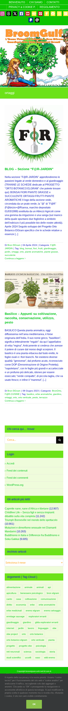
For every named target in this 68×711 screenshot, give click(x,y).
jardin (7, 251)
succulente (10, 255)
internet (10, 628)
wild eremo (49, 657)
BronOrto (56, 390)
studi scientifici (13, 657)
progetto (10, 646)
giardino (57, 394)
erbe (32, 604)
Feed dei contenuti (17, 470)
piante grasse (51, 251)
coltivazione (31, 599)
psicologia (41, 646)
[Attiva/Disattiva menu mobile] (61, 45)
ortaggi (15, 251)
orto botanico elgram (16, 640)
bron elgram (53, 593)
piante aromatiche (34, 251)
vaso (37, 657)
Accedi (10, 463)
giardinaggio (50, 248)
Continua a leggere (14, 258)
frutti (40, 248)
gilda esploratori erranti (46, 622)
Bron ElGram (13, 245)
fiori (35, 248)
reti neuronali (13, 651)
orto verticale (24, 397)
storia (52, 651)
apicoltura (11, 593)
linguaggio (43, 628)
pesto (35, 397)
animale (28, 587)
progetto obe (25, 646)
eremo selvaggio (52, 610)
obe (54, 628)
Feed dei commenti (17, 477)
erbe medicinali (14, 610)
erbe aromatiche (43, 394)
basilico (30, 394)
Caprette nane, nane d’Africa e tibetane (27, 508)
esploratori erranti (37, 616)
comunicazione (48, 599)
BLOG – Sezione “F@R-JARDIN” (29, 169)
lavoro (31, 628)
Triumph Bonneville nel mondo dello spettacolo (31, 520)
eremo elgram (33, 610)
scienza (27, 651)
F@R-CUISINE (12, 394)
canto (9, 599)
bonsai (28, 248)
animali (40, 587)
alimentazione (13, 587)
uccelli (28, 657)
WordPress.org (15, 485)
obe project (12, 634)
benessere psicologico (31, 593)
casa (18, 599)
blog (22, 248)
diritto (9, 604)
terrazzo (43, 397)
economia (21, 604)
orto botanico (36, 634)
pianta (51, 640)
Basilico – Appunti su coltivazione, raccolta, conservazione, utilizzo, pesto (31, 318)
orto (22, 251)
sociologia (40, 651)
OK (34, 704)
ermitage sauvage (15, 616)
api (49, 587)
